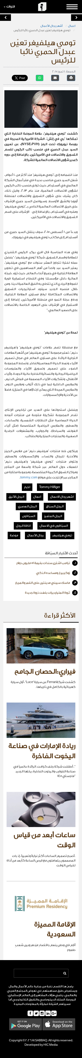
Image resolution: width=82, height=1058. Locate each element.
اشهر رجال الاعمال (62, 497)
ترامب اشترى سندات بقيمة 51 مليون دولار (46, 563)
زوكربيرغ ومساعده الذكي (56, 573)
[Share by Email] (55, 77)
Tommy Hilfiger (49, 487)
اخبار (27, 487)
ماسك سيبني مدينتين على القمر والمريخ (45, 583)
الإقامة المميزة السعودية (54, 929)
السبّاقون (28, 516)
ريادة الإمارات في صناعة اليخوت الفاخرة (41, 751)
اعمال (71, 25)
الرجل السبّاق (55, 506)
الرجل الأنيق (16, 497)
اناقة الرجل (23, 526)
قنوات (10, 6)
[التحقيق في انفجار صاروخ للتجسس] (76, 17)
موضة (14, 535)
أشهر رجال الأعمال (51, 25)
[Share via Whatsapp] (39, 77)
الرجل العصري (27, 506)
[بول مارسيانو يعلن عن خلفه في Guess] (5, 17)
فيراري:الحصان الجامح (44, 671)
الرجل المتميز (53, 516)
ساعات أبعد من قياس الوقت (44, 840)
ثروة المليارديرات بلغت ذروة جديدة (50, 593)
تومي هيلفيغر (62, 535)
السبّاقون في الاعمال (54, 526)
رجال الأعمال (35, 535)
